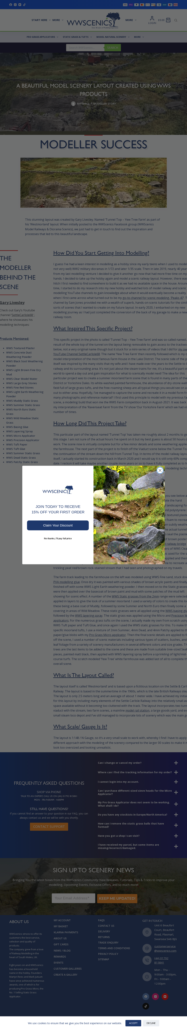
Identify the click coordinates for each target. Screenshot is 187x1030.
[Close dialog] (160, 470)
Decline (151, 1023)
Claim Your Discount (58, 525)
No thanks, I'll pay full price (58, 538)
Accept (133, 1023)
